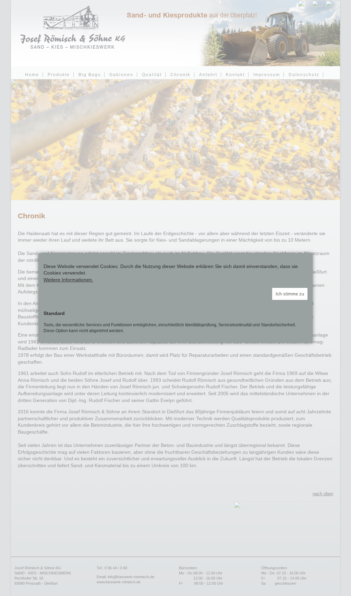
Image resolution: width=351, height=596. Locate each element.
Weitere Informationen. (68, 279)
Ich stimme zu (290, 293)
